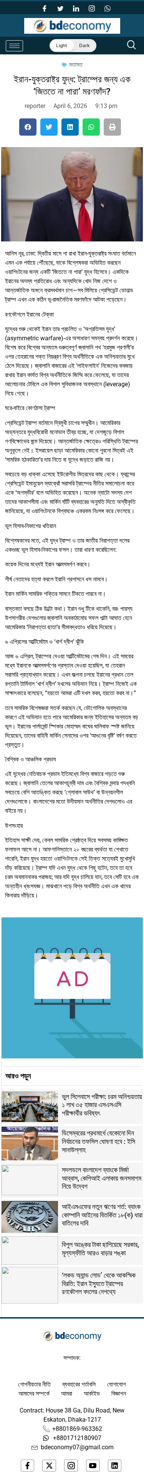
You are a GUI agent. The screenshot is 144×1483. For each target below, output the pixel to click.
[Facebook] (44, 7)
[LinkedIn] (76, 7)
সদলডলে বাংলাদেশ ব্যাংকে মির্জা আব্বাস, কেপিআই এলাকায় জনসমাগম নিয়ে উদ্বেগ (101, 1178)
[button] (27, 127)
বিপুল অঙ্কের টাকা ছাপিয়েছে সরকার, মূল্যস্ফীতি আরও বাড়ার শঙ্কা (100, 1248)
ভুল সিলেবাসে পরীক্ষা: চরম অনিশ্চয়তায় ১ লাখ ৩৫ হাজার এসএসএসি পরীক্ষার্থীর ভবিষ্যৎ (102, 1105)
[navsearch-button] (131, 45)
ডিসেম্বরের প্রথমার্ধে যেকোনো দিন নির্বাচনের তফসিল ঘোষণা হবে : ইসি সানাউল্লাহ (98, 1141)
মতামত (76, 64)
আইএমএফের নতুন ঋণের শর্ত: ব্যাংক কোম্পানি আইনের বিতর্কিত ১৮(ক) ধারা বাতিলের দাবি (102, 1214)
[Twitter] (60, 7)
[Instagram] (92, 7)
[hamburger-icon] (14, 45)
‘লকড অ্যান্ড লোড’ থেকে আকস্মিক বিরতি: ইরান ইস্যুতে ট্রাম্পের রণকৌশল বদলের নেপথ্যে (99, 1283)
